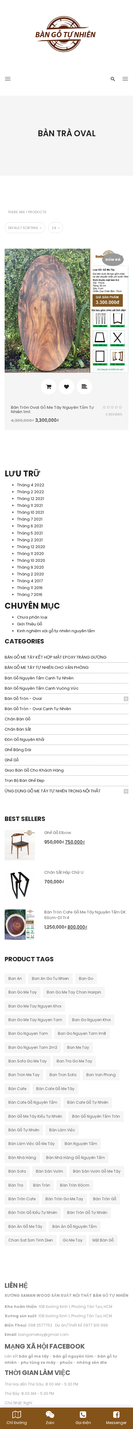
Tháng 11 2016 (30, 588)
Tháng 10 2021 (30, 512)
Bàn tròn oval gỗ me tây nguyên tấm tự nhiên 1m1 (52, 409)
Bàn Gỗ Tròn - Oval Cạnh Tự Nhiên (38, 709)
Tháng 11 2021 (30, 505)
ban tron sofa (62, 1074)
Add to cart (48, 386)
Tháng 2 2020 (30, 574)
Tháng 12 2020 (31, 547)
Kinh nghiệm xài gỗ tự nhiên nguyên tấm (56, 631)
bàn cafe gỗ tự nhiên (87, 1102)
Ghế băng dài (18, 750)
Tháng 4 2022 (30, 485)
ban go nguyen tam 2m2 (32, 1047)
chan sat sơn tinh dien (30, 1240)
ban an (15, 978)
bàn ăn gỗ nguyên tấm (74, 1226)
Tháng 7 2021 (29, 519)
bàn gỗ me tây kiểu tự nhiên (35, 1116)
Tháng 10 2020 (31, 560)
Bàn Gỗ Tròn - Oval (23, 698)
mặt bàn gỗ (103, 1240)
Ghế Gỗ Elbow (57, 833)
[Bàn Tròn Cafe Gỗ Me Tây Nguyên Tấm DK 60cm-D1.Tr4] (20, 924)
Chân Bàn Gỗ (17, 719)
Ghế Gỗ (12, 760)
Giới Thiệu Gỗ (29, 624)
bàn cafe (17, 1088)
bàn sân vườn (49, 1171)
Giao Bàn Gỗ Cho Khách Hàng (34, 770)
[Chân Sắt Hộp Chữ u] (20, 884)
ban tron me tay (24, 1074)
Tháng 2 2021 (30, 540)
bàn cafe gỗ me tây (55, 1088)
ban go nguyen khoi (91, 1019)
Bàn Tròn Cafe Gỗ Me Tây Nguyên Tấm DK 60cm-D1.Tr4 (85, 915)
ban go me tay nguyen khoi (34, 1006)
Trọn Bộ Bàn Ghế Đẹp (25, 780)
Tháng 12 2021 (30, 499)
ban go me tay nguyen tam (35, 1019)
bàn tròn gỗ (104, 1198)
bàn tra (15, 1185)
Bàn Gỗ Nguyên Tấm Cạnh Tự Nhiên (39, 678)
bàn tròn (41, 1185)
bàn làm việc (62, 1130)
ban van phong (101, 1074)
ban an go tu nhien (50, 978)
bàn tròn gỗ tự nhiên (87, 1212)
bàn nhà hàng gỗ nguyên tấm (75, 1157)
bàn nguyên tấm (81, 1143)
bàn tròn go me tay (64, 1198)
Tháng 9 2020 (30, 567)
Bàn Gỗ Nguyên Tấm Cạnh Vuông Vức (42, 688)
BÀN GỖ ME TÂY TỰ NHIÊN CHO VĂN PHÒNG (46, 667)
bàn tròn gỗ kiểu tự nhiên (32, 1212)
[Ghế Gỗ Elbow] (20, 845)
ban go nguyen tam (28, 1033)
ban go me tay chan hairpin (74, 992)
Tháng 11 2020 (30, 554)
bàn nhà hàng (22, 1157)
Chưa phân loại (32, 617)
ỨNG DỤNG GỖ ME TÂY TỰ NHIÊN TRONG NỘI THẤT (53, 791)
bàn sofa (17, 1171)
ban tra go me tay (74, 1061)
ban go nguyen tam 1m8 (82, 1033)
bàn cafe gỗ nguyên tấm (32, 1102)
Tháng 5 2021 (30, 533)
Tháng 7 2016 (29, 594)
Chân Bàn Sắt (18, 729)
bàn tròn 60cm (74, 1185)
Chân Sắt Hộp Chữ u (64, 872)
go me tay (73, 1240)
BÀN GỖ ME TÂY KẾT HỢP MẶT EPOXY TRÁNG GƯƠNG (55, 657)
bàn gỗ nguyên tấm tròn (96, 1116)
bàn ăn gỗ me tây (25, 1226)
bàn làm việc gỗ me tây (31, 1143)
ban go (86, 978)
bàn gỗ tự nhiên (23, 1130)
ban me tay (78, 1047)
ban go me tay (22, 992)
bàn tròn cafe (22, 1198)
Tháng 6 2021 (30, 526)
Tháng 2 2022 (30, 492)
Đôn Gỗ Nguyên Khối (24, 739)
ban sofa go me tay (27, 1061)
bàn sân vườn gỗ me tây (97, 1171)
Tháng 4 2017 (30, 581)
